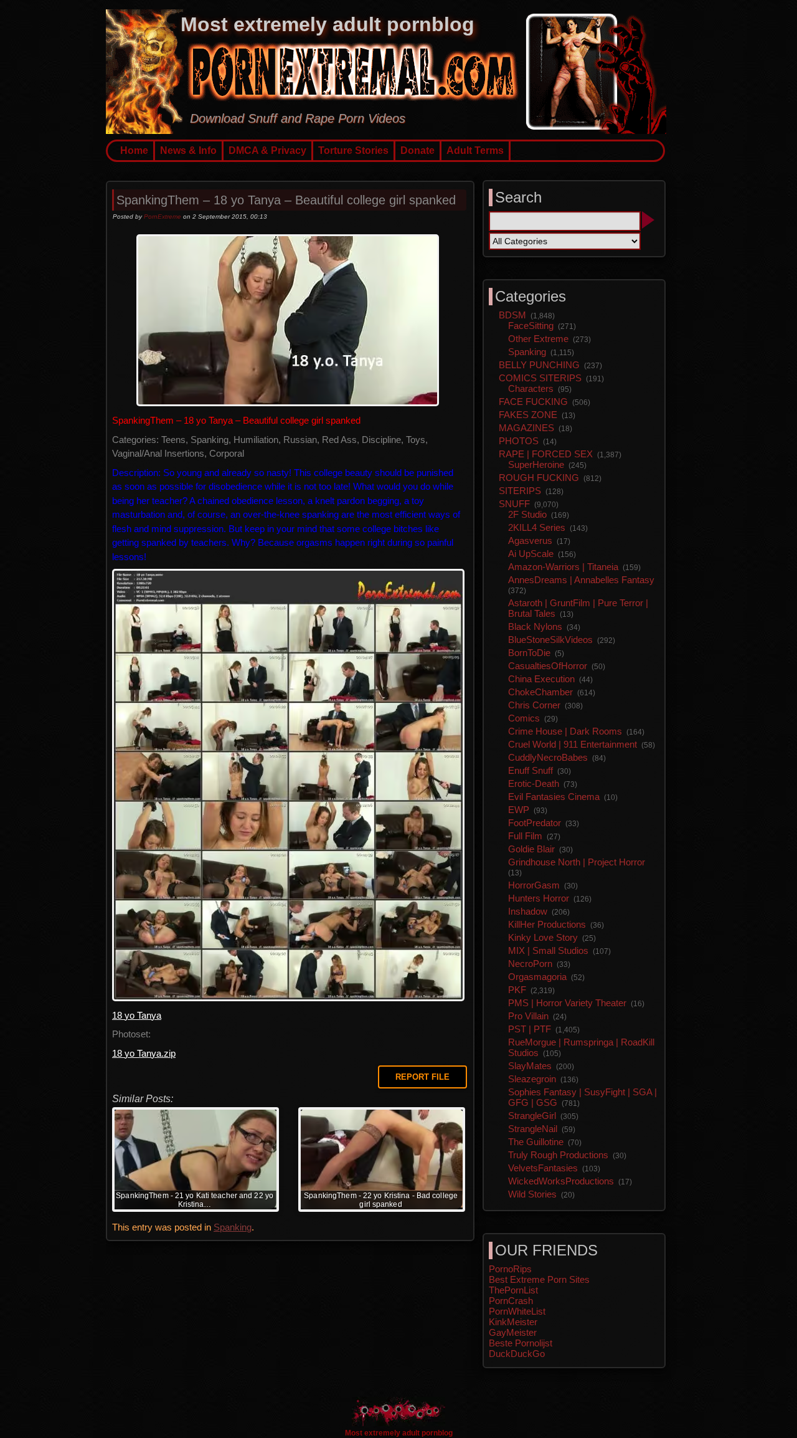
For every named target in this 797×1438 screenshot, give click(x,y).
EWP (518, 809)
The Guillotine (536, 1141)
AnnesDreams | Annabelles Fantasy (581, 579)
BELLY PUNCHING (539, 365)
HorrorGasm (534, 885)
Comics (524, 718)
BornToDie (529, 652)
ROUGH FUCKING (539, 477)
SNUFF (514, 503)
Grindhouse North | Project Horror (576, 862)
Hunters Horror (538, 898)
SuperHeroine (536, 464)
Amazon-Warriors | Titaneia (563, 566)
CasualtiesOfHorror (547, 665)
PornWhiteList (517, 1311)
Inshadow (527, 911)
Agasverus (530, 540)
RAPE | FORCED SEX (546, 454)
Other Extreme (538, 338)
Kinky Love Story (543, 937)
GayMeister (513, 1332)
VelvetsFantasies (543, 1168)
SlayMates (530, 1065)
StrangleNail (532, 1128)
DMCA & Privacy (267, 150)
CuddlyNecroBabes (548, 757)
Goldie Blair (531, 849)
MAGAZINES (526, 427)
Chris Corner (534, 705)
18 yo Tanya (136, 1015)
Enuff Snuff (530, 770)
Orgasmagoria (537, 976)
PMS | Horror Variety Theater (567, 1003)
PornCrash (511, 1300)
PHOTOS (519, 441)
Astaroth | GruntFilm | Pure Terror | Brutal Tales (578, 608)
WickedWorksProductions (561, 1181)
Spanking (233, 1227)
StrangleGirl (532, 1115)
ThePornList (513, 1290)
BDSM (512, 315)
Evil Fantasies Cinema (554, 796)
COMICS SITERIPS (540, 378)
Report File (422, 1077)
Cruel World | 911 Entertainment (572, 744)
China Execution (541, 679)
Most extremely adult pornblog (327, 24)
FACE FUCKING (533, 401)
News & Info (188, 150)
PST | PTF (529, 1029)
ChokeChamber (540, 692)
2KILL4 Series (536, 527)
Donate (417, 150)
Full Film (525, 836)
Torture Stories (353, 150)
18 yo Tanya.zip (144, 1053)
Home (134, 150)
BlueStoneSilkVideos (550, 639)
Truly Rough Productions (558, 1155)
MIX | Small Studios (548, 950)
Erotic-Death (533, 783)
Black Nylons (535, 626)
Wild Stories (532, 1194)
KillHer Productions (547, 924)
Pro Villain (528, 1016)
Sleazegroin (532, 1079)
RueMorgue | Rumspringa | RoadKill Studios (581, 1047)
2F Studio (527, 514)
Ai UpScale (531, 553)
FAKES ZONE (528, 414)
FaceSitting (531, 325)
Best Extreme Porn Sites (539, 1279)
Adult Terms (475, 150)
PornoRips (510, 1269)
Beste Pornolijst (520, 1343)
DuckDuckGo (517, 1353)
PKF (517, 989)
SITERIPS (520, 490)
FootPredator (534, 822)
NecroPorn (530, 963)
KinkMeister (513, 1322)
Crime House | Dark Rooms (565, 731)
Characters (531, 388)
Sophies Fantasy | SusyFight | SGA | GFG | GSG (582, 1097)
